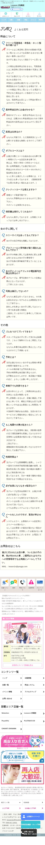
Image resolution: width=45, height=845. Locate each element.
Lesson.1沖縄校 (30, 713)
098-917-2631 (11, 822)
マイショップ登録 (17, 9)
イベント (33, 20)
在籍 (18, 20)
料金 (26, 20)
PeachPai (5, 721)
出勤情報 (28, 678)
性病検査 (26, 802)
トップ (4, 20)
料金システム (29, 685)
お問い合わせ (7, 698)
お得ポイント (5, 16)
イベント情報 (7, 692)
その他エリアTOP (30, 808)
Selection (5, 713)
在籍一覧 (5, 685)
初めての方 (17, 16)
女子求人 (28, 16)
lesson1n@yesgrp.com (18, 567)
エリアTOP (5, 808)
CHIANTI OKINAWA (9, 728)
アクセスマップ (30, 692)
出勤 (11, 20)
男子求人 (39, 16)
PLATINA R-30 (29, 721)
